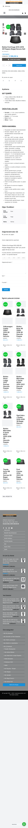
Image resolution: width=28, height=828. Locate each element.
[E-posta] (21, 81)
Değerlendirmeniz (7, 262)
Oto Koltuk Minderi (9, 652)
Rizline (12, 221)
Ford (12, 211)
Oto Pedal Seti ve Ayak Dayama (12, 655)
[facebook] (3, 528)
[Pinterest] (15, 81)
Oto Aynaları (7, 675)
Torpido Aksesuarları (9, 649)
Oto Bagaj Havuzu (9, 678)
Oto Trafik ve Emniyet (9, 640)
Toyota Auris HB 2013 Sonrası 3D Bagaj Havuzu (7, 474)
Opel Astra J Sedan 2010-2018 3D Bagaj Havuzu (20, 419)
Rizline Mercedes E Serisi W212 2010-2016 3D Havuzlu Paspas (7, 435)
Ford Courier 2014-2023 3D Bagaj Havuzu (19, 474)
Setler (5, 665)
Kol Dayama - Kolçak (10, 668)
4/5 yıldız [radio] (18, 258)
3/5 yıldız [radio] (13, 258)
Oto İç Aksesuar (8, 646)
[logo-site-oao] (14, 1)
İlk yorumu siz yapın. (7, 77)
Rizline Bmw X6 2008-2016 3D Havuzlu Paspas (19, 331)
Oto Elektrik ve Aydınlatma (11, 643)
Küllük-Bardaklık (8, 658)
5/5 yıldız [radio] (23, 258)
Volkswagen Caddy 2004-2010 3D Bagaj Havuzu (8, 331)
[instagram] (9, 528)
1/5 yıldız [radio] (4, 258)
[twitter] (6, 528)
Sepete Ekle (19, 65)
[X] (9, 81)
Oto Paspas (7, 671)
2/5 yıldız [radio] (8, 258)
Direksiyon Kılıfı (8, 662)
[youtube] (11, 528)
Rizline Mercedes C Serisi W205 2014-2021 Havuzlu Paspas (20, 382)
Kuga (12, 216)
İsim (3, 276)
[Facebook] (3, 81)
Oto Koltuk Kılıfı (8, 681)
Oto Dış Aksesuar (8, 633)
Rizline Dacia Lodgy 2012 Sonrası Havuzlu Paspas (6, 382)
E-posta (4, 282)
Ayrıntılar (10, 345)
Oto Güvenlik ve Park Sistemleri (12, 636)
